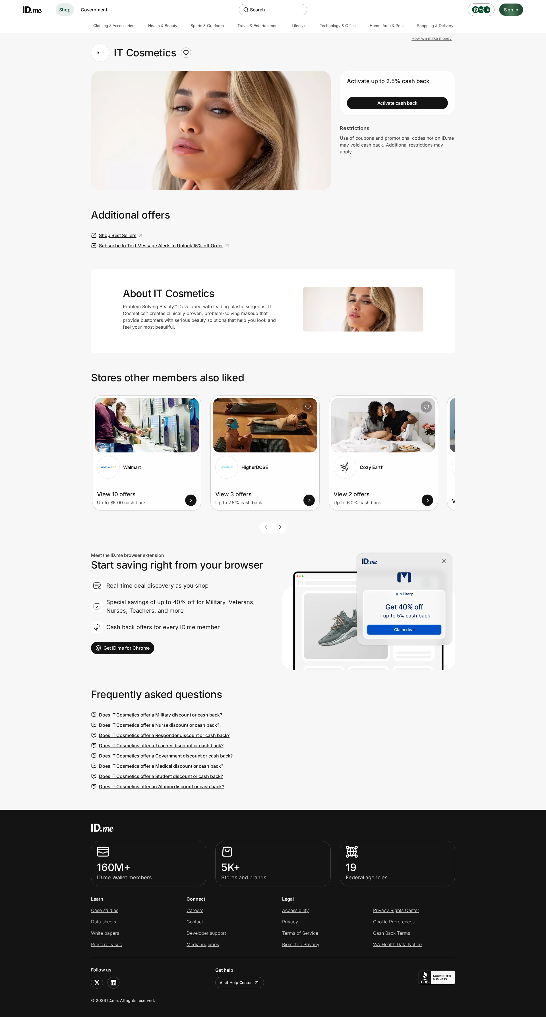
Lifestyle (299, 25)
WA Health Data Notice (397, 944)
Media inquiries (203, 944)
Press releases (106, 944)
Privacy (290, 922)
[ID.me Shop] (36, 9)
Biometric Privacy (300, 944)
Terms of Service (300, 933)
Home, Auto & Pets (387, 25)
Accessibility (295, 910)
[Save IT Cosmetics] (186, 53)
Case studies (104, 910)
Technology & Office (338, 25)
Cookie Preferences (394, 922)
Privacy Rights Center (396, 910)
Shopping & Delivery (435, 25)
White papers (105, 933)
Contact (195, 922)
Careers (195, 910)
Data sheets (103, 922)
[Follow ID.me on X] (97, 983)
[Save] (189, 407)
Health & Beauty (162, 25)
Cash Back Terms (391, 933)
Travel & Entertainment (258, 25)
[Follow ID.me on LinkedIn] (113, 983)
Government (94, 10)
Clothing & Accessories (113, 25)
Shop (65, 10)
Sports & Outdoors (207, 25)
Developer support (206, 933)
